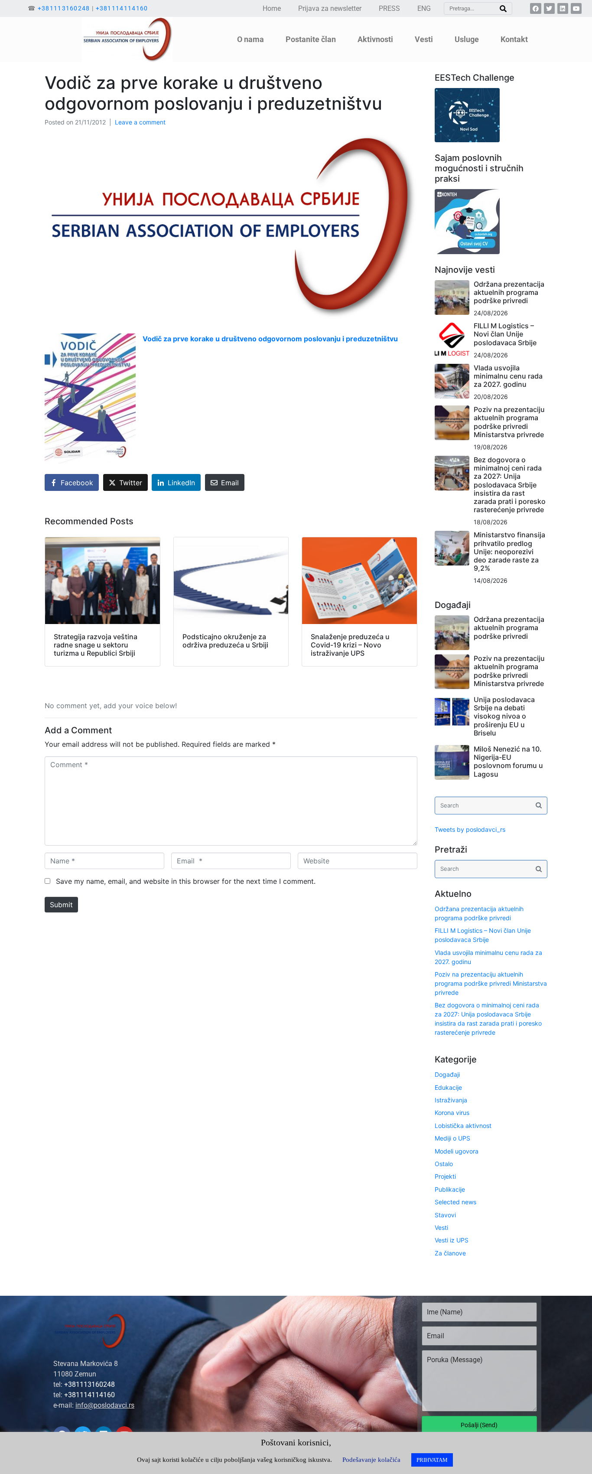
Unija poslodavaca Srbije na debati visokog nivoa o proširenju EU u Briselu (504, 716)
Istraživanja (451, 1100)
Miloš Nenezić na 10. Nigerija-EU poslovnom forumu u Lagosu (508, 761)
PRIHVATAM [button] (432, 1460)
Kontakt (514, 39)
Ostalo (444, 1163)
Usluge (467, 39)
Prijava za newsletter (329, 8)
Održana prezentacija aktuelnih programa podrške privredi (509, 292)
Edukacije (448, 1087)
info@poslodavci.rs (104, 1405)
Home (272, 8)
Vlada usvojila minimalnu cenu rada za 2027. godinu (508, 376)
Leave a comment (140, 122)
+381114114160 (122, 8)
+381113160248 (64, 8)
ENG (424, 8)
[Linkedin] (562, 8)
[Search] (503, 8)
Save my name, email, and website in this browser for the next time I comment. (186, 881)
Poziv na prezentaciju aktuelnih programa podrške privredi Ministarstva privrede (509, 422)
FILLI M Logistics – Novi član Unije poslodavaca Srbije (505, 333)
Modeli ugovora (456, 1151)
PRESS (389, 8)
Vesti (441, 1227)
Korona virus (452, 1112)
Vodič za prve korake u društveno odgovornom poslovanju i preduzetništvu (270, 338)
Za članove (450, 1253)
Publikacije (450, 1189)
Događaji (447, 1074)
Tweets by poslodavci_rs (470, 829)
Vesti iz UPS (451, 1240)
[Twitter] (549, 8)
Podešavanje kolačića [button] (371, 1459)
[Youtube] (576, 8)
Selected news (455, 1202)
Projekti (445, 1176)
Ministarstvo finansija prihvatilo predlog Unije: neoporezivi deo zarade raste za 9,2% (509, 551)
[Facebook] (535, 8)
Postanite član (311, 39)
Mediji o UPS (452, 1138)
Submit (61, 904)
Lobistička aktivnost (463, 1125)
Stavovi (445, 1215)
